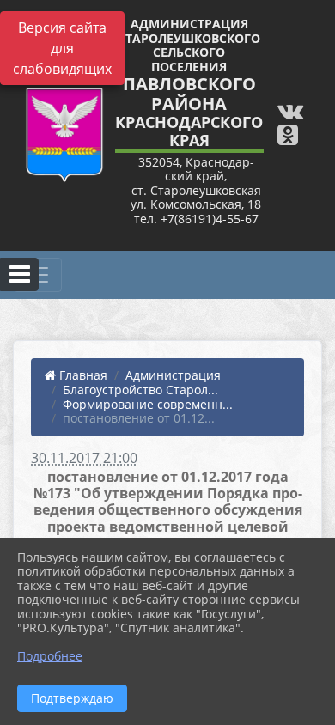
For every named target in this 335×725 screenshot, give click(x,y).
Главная (81, 375)
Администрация (173, 375)
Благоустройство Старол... (140, 389)
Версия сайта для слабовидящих (62, 48)
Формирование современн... (148, 404)
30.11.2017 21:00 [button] (84, 457)
